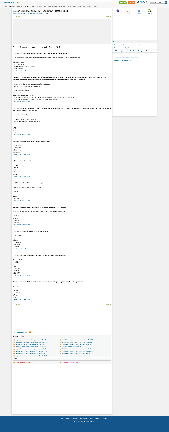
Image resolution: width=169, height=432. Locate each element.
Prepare (123, 2)
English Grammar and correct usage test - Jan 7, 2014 (31, 342)
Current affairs (52, 6)
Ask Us (91, 418)
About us (68, 418)
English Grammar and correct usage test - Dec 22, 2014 (31, 355)
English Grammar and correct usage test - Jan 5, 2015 (31, 349)
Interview (4, 6)
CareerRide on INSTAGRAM (70, 362)
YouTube (97, 418)
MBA (74, 6)
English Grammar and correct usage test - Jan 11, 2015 (77, 344)
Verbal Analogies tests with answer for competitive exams (129, 44)
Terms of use (83, 418)
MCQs (117, 13)
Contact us (75, 418)
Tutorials (139, 13)
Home (62, 418)
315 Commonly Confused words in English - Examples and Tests (131, 51)
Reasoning (20, 6)
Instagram (104, 418)
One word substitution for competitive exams (126, 57)
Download (149, 13)
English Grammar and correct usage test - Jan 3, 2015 (31, 344)
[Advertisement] (62, 31)
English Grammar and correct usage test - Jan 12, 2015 (77, 340)
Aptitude (12, 6)
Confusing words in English (121, 48)
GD (33, 6)
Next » (108, 16)
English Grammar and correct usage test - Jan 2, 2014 (77, 349)
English (27, 6)
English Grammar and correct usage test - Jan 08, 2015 (31, 346)
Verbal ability (21, 13)
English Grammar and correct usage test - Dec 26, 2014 (77, 342)
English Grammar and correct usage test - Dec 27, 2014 (31, 353)
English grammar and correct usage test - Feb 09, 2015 (31, 340)
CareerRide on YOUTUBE (23, 362)
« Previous (16, 16)
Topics (14, 13)
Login (95, 6)
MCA (69, 6)
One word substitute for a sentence (72, 346)
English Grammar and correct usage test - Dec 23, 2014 (77, 353)
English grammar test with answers (34, 13)
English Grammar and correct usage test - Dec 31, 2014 (31, 351)
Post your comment (20, 332)
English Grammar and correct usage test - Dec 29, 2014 (77, 351)
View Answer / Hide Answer (21, 71)
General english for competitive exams (124, 54)
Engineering (62, 6)
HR (45, 6)
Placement (39, 6)
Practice (131, 2)
